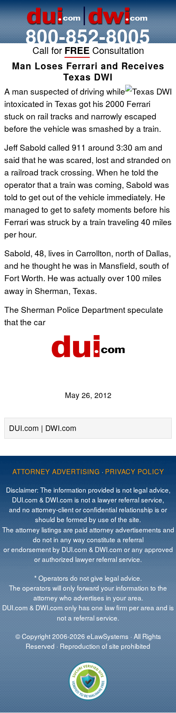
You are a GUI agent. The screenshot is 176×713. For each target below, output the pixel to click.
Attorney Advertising (56, 471)
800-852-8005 (88, 36)
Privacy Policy (134, 471)
